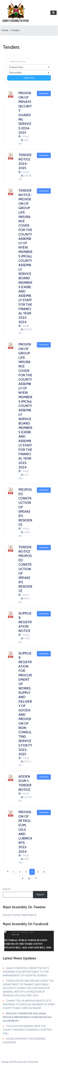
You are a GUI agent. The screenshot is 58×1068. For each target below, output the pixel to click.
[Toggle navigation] (53, 13)
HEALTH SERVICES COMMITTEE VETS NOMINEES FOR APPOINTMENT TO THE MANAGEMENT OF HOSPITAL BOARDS (26, 972)
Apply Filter (29, 77)
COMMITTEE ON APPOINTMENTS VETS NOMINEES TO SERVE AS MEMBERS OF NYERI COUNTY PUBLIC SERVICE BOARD (28, 1004)
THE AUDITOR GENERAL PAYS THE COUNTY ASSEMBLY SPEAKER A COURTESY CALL (27, 1030)
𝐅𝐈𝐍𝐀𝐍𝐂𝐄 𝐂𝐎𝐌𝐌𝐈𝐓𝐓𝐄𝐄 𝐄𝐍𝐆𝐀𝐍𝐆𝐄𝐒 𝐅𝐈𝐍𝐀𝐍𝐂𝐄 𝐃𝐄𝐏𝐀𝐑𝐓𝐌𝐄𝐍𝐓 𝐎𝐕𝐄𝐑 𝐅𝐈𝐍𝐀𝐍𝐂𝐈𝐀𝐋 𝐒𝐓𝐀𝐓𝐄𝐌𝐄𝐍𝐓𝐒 (27, 1017)
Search (6, 889)
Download (43, 93)
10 (29, 878)
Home (4, 30)
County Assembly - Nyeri (23, 932)
